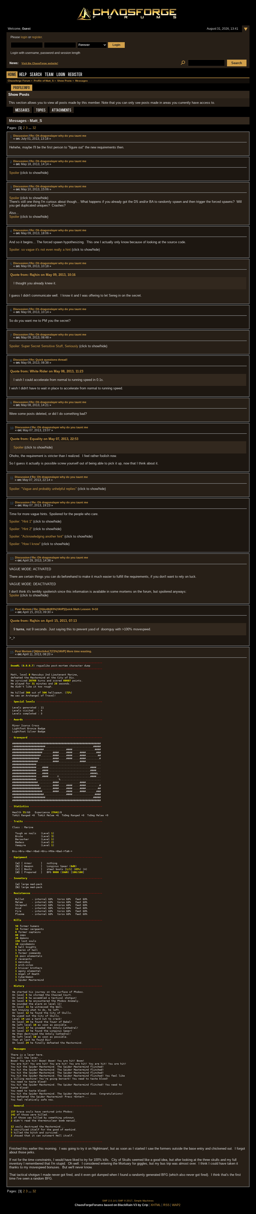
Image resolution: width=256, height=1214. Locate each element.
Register (75, 75)
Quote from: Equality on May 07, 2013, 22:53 (44, 439)
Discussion (20, 135)
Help (23, 75)
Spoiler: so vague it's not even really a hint (40, 249)
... (30, 128)
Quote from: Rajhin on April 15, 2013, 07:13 (43, 621)
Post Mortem (23, 609)
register (37, 37)
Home (12, 75)
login (24, 37)
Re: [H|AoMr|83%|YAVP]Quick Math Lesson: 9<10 (66, 609)
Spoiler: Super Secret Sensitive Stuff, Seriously (44, 346)
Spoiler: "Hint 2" (20, 529)
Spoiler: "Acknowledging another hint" (36, 536)
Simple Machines (144, 1200)
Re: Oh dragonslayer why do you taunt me (58, 135)
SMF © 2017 (125, 1200)
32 (34, 128)
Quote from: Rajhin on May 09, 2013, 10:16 (43, 275)
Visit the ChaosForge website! (40, 63)
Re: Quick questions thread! (49, 359)
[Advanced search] (183, 63)
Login (60, 75)
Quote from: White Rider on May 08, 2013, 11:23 (46, 371)
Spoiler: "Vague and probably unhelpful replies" (43, 489)
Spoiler (14, 173)
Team (49, 75)
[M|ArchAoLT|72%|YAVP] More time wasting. (63, 651)
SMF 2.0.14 (109, 1200)
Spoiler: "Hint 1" (20, 521)
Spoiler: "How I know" (24, 544)
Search (36, 75)
